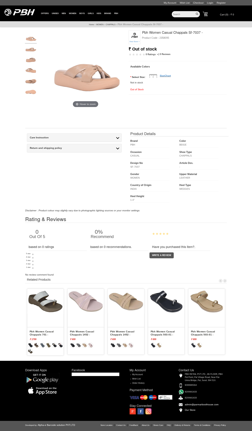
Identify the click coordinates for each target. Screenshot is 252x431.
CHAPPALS (110, 24)
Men (64, 13)
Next (225, 281)
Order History (138, 383)
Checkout (198, 2)
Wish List (185, 2)
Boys (82, 13)
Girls (91, 13)
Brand (107, 13)
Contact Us (121, 425)
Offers (45, 13)
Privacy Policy (220, 425)
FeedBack (133, 425)
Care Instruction (39, 137)
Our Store (190, 410)
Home (91, 24)
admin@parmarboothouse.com (202, 404)
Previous (221, 281)
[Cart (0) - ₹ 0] (205, 14)
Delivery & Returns (182, 425)
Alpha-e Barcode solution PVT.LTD (56, 425)
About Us (145, 425)
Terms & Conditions (202, 425)
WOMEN (100, 24)
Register (221, 2)
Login (210, 2)
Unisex (55, 13)
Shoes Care (158, 425)
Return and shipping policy (46, 148)
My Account (170, 2)
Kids (99, 13)
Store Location (106, 425)
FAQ (169, 425)
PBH (116, 13)
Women (72, 13)
